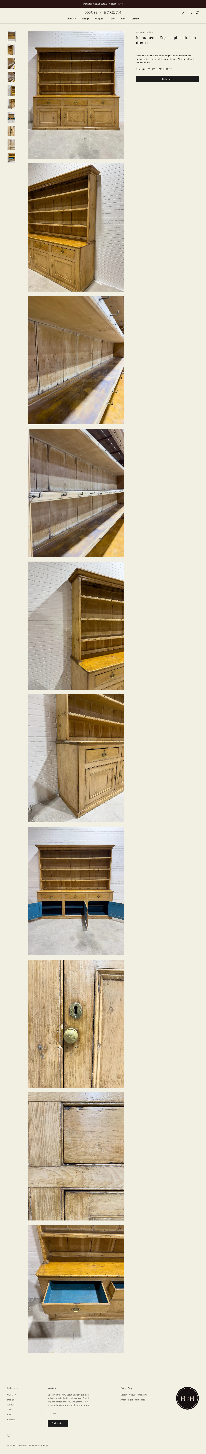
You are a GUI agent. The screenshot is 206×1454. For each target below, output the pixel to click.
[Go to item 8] (11, 130)
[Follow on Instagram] (8, 1435)
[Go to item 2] (11, 49)
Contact (135, 18)
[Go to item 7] (11, 117)
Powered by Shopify (41, 1445)
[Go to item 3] (11, 63)
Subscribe (58, 1423)
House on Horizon (145, 32)
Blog (123, 18)
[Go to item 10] (11, 158)
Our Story (71, 18)
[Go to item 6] (11, 103)
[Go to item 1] (11, 36)
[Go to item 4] (11, 76)
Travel (112, 18)
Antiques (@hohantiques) (132, 1400)
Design (85, 18)
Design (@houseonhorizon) (133, 1395)
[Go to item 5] (11, 90)
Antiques (99, 18)
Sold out (167, 79)
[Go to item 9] (11, 144)
